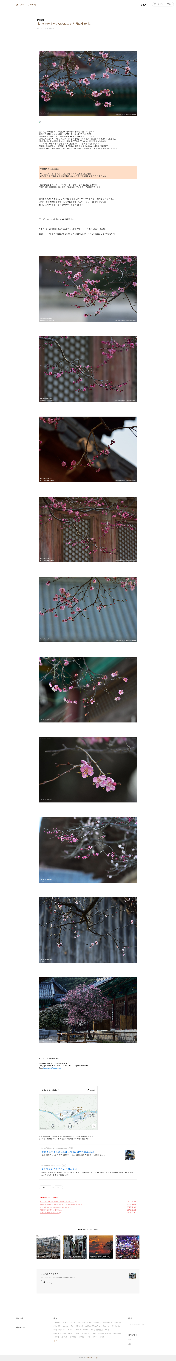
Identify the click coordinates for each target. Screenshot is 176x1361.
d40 (73, 1323)
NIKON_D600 (74, 1333)
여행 (89, 1337)
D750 (64, 1337)
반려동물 (57, 1326)
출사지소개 (43, 1197)
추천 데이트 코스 (59, 1330)
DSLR (66, 1323)
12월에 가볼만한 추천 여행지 (49, 1210)
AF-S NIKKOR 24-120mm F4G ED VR (107, 1333)
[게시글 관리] (49, 1187)
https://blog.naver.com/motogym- (54, 1148)
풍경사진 (80, 1326)
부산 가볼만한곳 (97, 1330)
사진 (95, 1337)
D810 (79, 1330)
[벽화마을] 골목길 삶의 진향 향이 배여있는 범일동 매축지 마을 (60, 1204)
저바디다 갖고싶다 (94, 1323)
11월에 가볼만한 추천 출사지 (49, 1213)
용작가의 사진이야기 (26, 4)
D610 (71, 1330)
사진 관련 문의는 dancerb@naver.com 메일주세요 (58, 1277)
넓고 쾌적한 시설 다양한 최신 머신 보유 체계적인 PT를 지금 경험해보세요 (73, 1155)
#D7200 (81, 1323)
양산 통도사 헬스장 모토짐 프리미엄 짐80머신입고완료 (67, 1151)
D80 (102, 1337)
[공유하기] (46, 1187)
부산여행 (118, 1323)
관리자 (96, 1358)
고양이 (56, 1337)
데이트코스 (86, 1333)
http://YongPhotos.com (52, 1068)
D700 (81, 1337)
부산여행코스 (117, 1326)
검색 (157, 1324)
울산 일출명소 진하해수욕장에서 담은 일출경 (54, 1207)
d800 (86, 1330)
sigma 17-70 (68, 1326)
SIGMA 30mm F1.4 (93, 1326)
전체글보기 (144, 5)
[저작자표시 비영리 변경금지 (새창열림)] (66, 1187)
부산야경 (57, 1323)
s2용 (107, 1330)
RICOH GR (108, 1323)
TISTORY (89, 1358)
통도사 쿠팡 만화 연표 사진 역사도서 (59, 1169)
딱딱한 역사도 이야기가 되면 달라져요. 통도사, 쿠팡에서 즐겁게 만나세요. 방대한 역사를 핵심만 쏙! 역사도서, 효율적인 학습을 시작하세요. (87, 1173)
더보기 (55, 1341)
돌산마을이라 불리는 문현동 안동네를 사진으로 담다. (57, 1202)
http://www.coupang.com (51, 1165)
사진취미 (106, 1326)
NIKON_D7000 (60, 1333)
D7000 (73, 1337)
